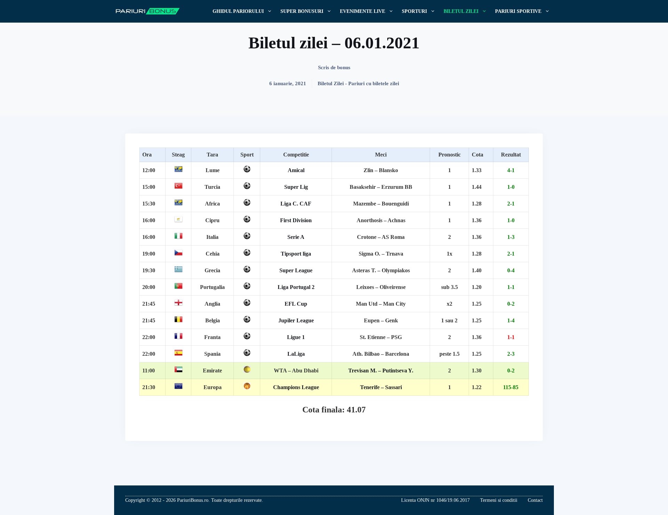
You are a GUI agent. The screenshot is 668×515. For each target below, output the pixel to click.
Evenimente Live (362, 11)
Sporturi (414, 11)
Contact (535, 500)
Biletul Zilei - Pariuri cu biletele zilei (358, 83)
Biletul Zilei (461, 11)
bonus (343, 67)
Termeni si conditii (498, 500)
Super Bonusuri (301, 11)
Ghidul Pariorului (238, 11)
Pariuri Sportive (518, 11)
